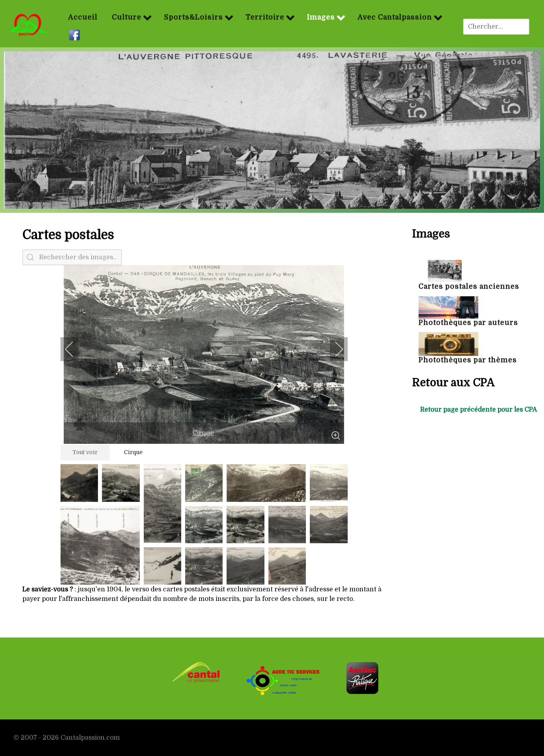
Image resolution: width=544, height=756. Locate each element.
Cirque (203, 433)
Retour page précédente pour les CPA (478, 409)
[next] (334, 349)
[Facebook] (75, 35)
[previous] (74, 349)
